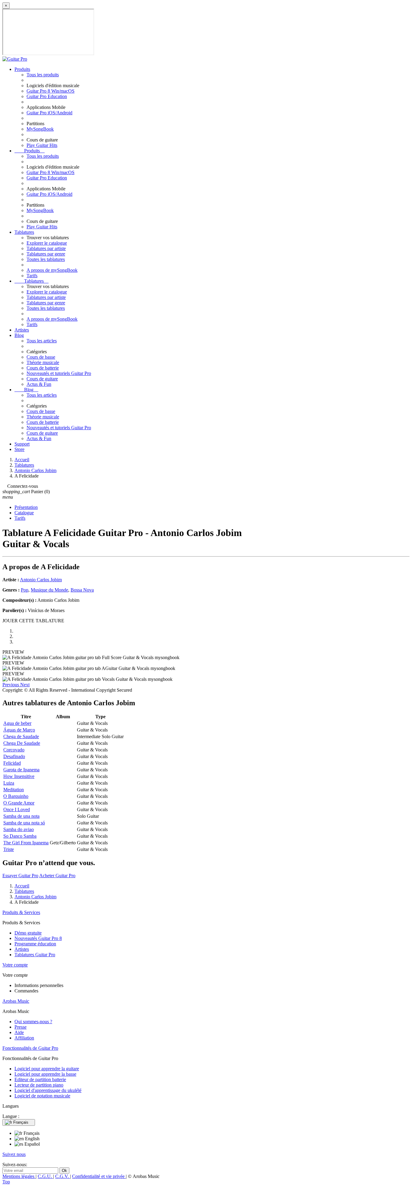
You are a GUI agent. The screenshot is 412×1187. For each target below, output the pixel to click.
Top (6, 1181)
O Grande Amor (18, 802)
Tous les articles (42, 340)
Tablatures (24, 232)
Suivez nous (14, 1154)
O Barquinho (15, 796)
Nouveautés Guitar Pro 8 (38, 938)
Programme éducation (35, 943)
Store (19, 449)
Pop (24, 589)
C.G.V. (62, 1176)
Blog (19, 335)
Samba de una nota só (24, 822)
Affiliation (24, 1037)
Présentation (26, 507)
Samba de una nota (21, 816)
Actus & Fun (39, 384)
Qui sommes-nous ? (33, 1021)
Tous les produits (43, 74)
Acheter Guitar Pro (57, 875)
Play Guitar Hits (42, 145)
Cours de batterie (43, 367)
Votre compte (15, 964)
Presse (20, 1027)
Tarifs (32, 275)
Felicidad (12, 763)
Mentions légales (19, 1176)
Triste (8, 849)
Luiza (8, 783)
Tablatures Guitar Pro (34, 954)
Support (22, 443)
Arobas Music (15, 1001)
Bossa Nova (82, 589)
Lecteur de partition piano (38, 1084)
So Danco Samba (19, 836)
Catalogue (24, 512)
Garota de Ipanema (21, 769)
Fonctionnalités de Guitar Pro (30, 1048)
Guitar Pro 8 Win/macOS (50, 91)
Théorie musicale (43, 362)
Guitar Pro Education (47, 96)
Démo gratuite (28, 932)
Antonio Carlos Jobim (41, 579)
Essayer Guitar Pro (20, 875)
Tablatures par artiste (46, 248)
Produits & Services (21, 912)
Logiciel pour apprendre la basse (45, 1074)
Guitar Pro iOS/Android (49, 112)
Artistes (21, 329)
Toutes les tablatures (46, 259)
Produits (22, 69)
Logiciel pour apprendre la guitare (46, 1068)
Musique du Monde (49, 589)
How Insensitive (18, 776)
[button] (11, 684)
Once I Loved (16, 809)
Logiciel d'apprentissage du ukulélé (47, 1090)
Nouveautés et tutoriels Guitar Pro (59, 373)
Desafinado (14, 756)
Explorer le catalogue (47, 243)
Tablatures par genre (46, 253)
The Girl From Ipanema (26, 842)
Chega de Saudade (21, 736)
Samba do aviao (18, 829)
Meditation (13, 789)
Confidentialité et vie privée (99, 1176)
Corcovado (13, 749)
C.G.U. (45, 1176)
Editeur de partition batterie (40, 1079)
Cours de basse (41, 357)
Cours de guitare (42, 378)
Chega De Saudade (21, 743)
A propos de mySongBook (52, 270)
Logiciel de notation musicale (42, 1095)
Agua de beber (17, 723)
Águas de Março (19, 729)
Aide (19, 1032)
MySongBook (40, 129)
